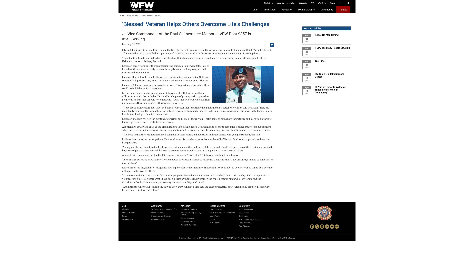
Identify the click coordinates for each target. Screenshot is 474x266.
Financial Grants (157, 212)
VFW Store (322, 3)
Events (212, 219)
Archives (158, 16)
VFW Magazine (215, 223)
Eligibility (126, 209)
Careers (263, 238)
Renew (332, 3)
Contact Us (303, 3)
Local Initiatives (245, 223)
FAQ (312, 3)
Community (327, 9)
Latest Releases (147, 16)
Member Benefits (128, 212)
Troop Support (244, 212)
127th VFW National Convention (222, 212)
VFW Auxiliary (127, 219)
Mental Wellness (157, 219)
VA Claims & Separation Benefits (164, 209)
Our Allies (291, 3)
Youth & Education (246, 209)
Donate (343, 9)
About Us (280, 3)
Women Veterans (187, 218)
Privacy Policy (237, 238)
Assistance (269, 9)
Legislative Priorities (189, 209)
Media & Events (306, 9)
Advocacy (287, 9)
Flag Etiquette (244, 226)
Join (255, 9)
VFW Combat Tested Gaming (250, 219)
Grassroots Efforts (188, 221)
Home (122, 16)
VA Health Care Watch (189, 225)
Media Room (214, 216)
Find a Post (268, 3)
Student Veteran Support (161, 216)
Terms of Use (248, 238)
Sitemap (257, 238)
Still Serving (243, 216)
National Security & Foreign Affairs (191, 213)
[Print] (272, 44)
